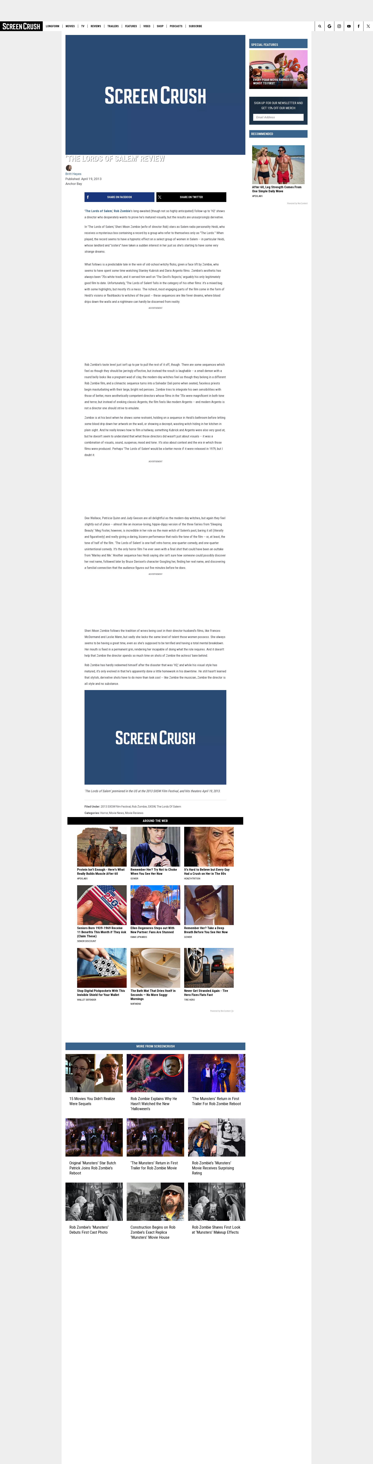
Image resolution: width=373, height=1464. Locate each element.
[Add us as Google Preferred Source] (329, 26)
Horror (104, 813)
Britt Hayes (73, 174)
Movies (70, 26)
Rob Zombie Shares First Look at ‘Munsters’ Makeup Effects (216, 1230)
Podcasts (176, 26)
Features (131, 26)
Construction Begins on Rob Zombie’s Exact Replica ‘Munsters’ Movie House (153, 1232)
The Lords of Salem (98, 211)
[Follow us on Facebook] (358, 26)
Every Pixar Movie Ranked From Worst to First (275, 81)
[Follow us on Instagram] (339, 26)
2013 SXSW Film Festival (116, 806)
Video (146, 26)
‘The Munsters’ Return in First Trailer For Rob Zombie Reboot (216, 1101)
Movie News (116, 813)
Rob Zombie (122, 211)
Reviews (96, 26)
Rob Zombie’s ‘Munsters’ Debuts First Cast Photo (89, 1230)
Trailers (113, 26)
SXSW (151, 806)
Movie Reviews (134, 813)
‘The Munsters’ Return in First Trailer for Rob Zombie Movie (154, 1165)
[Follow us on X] (368, 26)
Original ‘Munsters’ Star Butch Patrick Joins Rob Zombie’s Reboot (92, 1168)
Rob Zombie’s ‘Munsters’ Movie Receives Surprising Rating (213, 1168)
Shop (160, 26)
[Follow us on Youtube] (349, 26)
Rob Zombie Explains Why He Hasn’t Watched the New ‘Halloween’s (154, 1103)
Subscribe (195, 26)
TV (82, 26)
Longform (52, 26)
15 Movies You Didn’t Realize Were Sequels (92, 1101)
